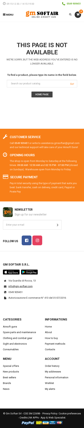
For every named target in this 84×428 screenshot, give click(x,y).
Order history (52, 365)
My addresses (53, 371)
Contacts (50, 349)
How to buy (51, 338)
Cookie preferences (70, 413)
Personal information (56, 377)
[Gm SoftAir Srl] (42, 14)
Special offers (11, 365)
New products (11, 371)
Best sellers (9, 377)
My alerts (50, 388)
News (6, 388)
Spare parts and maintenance (19, 332)
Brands (7, 383)
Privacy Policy (49, 413)
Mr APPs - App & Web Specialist (47, 417)
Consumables (11, 349)
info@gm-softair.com (20, 286)
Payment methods (55, 343)
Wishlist (49, 383)
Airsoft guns (10, 326)
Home (48, 326)
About (48, 332)
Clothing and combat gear (17, 338)
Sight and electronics (15, 343)
